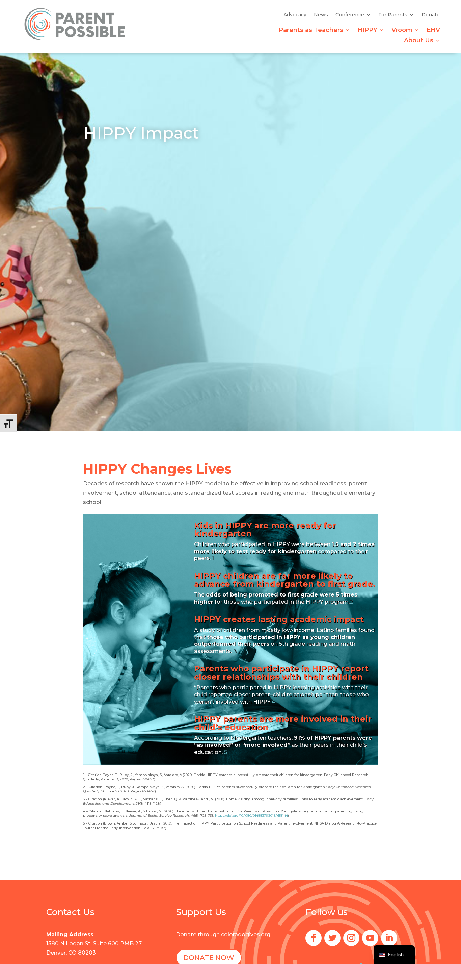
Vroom (401, 31)
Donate (431, 15)
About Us (418, 41)
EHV (433, 31)
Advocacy (294, 15)
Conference (349, 15)
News (321, 15)
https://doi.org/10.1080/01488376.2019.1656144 (251, 815)
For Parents (392, 15)
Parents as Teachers (311, 31)
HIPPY (367, 31)
